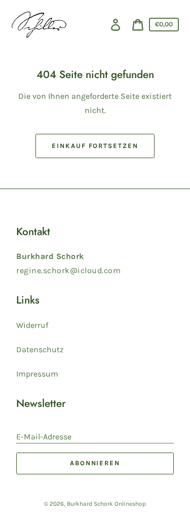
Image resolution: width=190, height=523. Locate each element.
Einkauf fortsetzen (95, 146)
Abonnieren (95, 463)
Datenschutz (40, 349)
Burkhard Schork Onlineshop (106, 503)
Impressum (37, 374)
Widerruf (32, 325)
